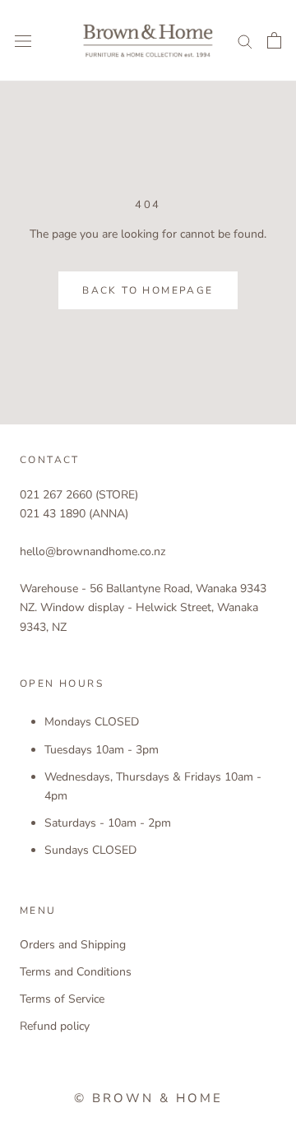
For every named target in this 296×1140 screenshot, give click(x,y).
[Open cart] (274, 40)
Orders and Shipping (73, 944)
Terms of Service (62, 999)
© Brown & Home (148, 1098)
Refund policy (55, 1026)
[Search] (245, 41)
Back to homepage (147, 290)
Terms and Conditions (76, 972)
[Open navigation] (23, 41)
